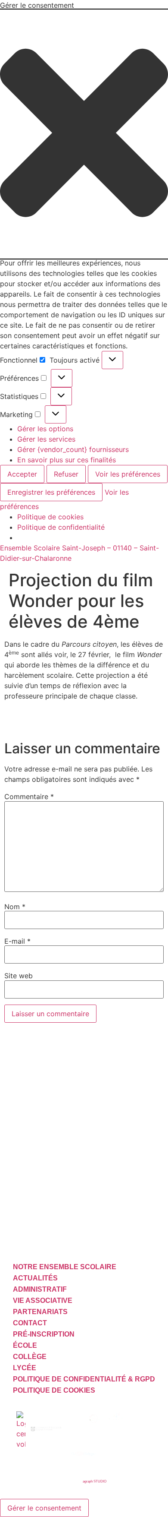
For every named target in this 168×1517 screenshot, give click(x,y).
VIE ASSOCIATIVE (42, 1300)
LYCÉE (24, 1368)
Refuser (66, 474)
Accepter (22, 474)
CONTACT (30, 1323)
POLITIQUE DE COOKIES (54, 1390)
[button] (84, 134)
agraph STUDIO (94, 1481)
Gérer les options (45, 428)
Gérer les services (46, 439)
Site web (18, 975)
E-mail (17, 941)
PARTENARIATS (40, 1311)
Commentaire (29, 796)
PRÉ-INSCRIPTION (44, 1334)
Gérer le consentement (44, 1508)
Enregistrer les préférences (51, 492)
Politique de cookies (50, 516)
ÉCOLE (25, 1345)
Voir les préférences (127, 474)
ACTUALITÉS (35, 1278)
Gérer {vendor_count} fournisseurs (73, 449)
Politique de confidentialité (61, 527)
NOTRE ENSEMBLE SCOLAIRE (64, 1266)
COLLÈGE (30, 1356)
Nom (14, 906)
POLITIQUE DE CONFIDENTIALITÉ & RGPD (84, 1379)
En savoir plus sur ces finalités (66, 459)
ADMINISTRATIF (40, 1289)
